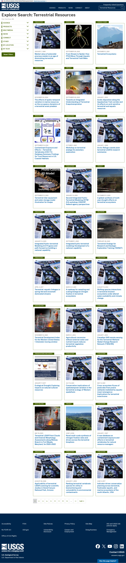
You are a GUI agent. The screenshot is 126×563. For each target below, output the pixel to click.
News (71, 8)
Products (62, 8)
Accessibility (6, 524)
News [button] (5, 34)
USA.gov (26, 530)
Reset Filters (8, 54)
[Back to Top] (119, 556)
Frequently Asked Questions (113, 5)
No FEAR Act (6, 530)
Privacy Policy (70, 524)
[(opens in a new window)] (97, 546)
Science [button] (6, 23)
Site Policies (48, 524)
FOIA (24, 524)
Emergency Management (111, 531)
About (87, 8)
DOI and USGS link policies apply (113, 525)
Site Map (89, 524)
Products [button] (7, 27)
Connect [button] (7, 38)
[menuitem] (52, 6)
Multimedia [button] (8, 30)
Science (52, 8)
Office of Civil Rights (9, 536)
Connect (78, 8)
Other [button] (6, 41)
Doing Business (91, 530)
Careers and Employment (69, 531)
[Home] (10, 9)
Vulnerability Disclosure (48, 531)
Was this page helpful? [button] (107, 561)
